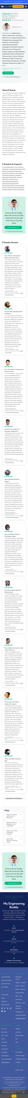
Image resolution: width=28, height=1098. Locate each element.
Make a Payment (5, 1004)
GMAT (5, 1032)
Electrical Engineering (21, 1015)
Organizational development (10, 181)
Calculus (18, 979)
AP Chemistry (4, 1049)
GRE (2, 1032)
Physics (17, 985)
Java (21, 996)
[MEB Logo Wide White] (4, 6)
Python (4, 173)
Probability (23, 982)
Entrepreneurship (19, 185)
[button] (14, 816)
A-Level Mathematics (6, 1059)
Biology (17, 989)
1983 (22, 293)
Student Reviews (20, 1035)
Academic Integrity (20, 1055)
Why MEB (18, 1062)
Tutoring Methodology (21, 1058)
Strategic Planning (7, 189)
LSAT (2, 1035)
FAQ (17, 1038)
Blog (17, 1042)
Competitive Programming (14, 171)
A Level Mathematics (8, 167)
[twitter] (7, 1008)
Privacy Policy (15, 1077)
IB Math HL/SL (5, 1055)
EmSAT (3, 1038)
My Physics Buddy (19, 1079)
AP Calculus (4, 1042)
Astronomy (5, 169)
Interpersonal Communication (10, 183)
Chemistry (22, 985)
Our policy (21, 962)
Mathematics (19, 976)
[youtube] (2, 1011)
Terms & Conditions (7, 1077)
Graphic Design (13, 179)
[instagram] (10, 1008)
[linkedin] (5, 1011)
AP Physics (4, 1045)
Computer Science (20, 992)
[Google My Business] (2, 1008)
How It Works (4, 994)
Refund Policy (22, 1077)
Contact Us (4, 1001)
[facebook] (5, 1008)
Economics (18, 1002)
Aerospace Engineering (15, 169)
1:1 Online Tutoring (5, 976)
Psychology (22, 989)
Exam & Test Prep (5, 983)
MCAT (6, 1035)
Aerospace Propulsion (8, 175)
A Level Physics (19, 167)
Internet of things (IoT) (11, 742)
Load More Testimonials (14, 798)
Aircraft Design (19, 173)
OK (14, 1096)
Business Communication (9, 187)
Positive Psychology (18, 189)
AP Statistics (4, 1052)
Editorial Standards (9, 1079)
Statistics (12, 173)
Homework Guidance (6, 980)
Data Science (8, 352)
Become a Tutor (19, 1069)
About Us (18, 1028)
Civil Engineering (19, 1011)
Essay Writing (4, 987)
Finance (23, 1002)
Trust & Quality (19, 1052)
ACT (5, 1028)
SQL (8, 173)
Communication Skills (8, 185)
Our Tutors (18, 1032)
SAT (2, 1028)
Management (20, 187)
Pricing (3, 998)
